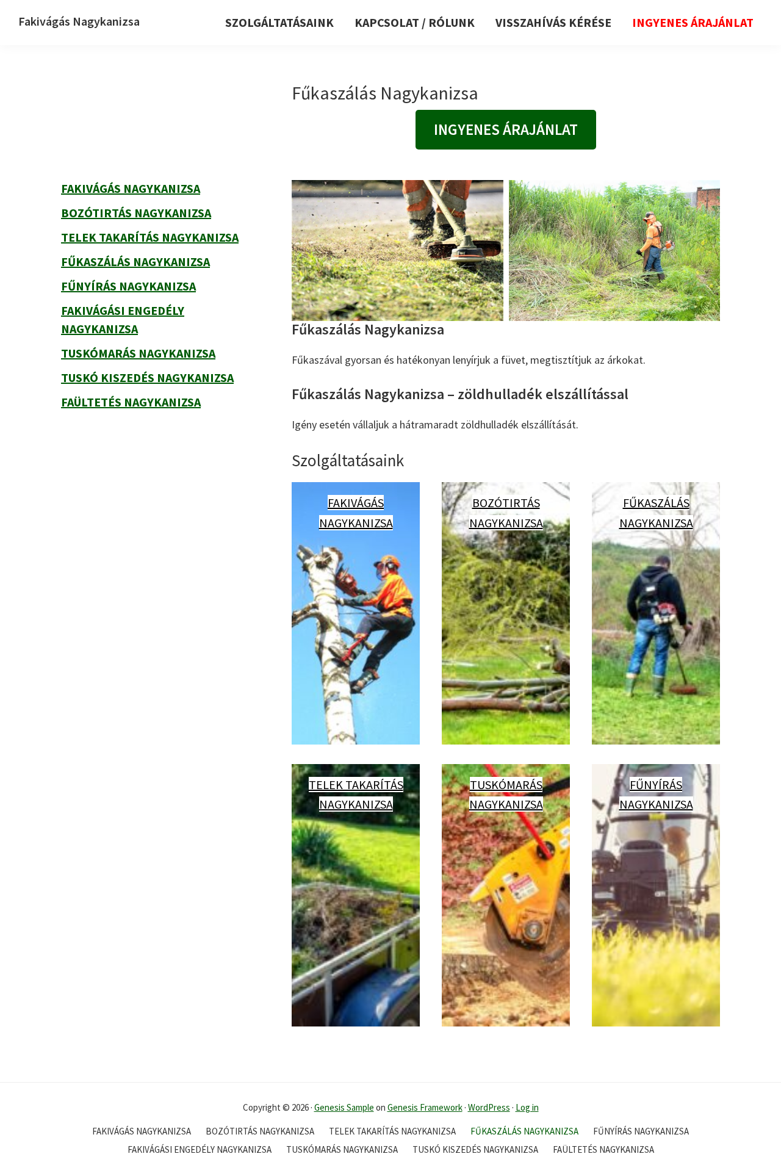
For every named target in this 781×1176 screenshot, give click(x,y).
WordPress (489, 1107)
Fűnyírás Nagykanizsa (128, 286)
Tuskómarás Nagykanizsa (138, 353)
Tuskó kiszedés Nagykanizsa (147, 377)
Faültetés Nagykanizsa (131, 401)
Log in (527, 1107)
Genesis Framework (424, 1107)
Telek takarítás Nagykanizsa (150, 237)
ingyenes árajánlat (506, 129)
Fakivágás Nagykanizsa (79, 21)
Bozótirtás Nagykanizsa (136, 212)
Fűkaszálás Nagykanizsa (135, 261)
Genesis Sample (344, 1107)
